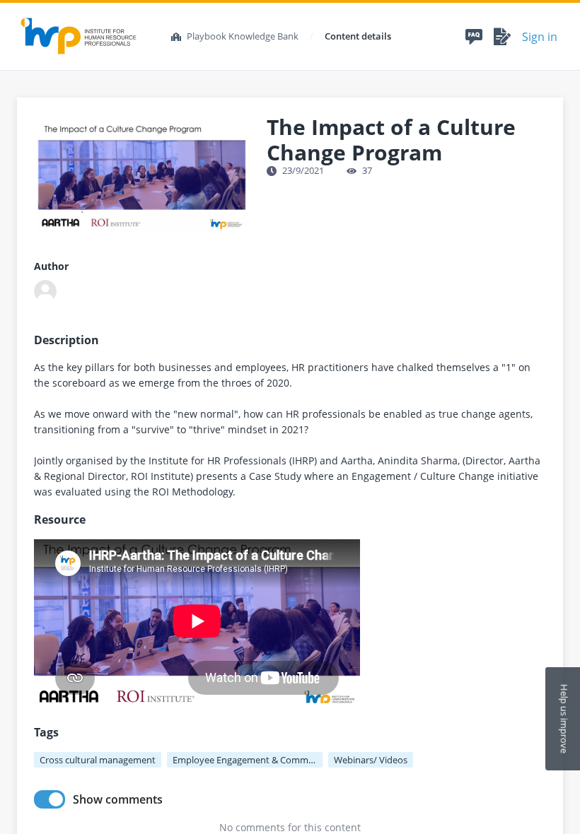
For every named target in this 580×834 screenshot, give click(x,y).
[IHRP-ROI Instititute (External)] (45, 291)
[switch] (49, 799)
